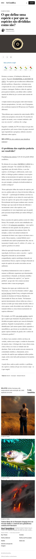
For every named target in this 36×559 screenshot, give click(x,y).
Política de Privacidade (25, 537)
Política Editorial (5, 537)
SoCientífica (11, 2)
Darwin (8, 375)
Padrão (3, 540)
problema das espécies (10, 157)
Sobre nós (22, 540)
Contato (21, 534)
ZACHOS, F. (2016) (24, 164)
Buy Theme (4, 534)
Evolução (13, 375)
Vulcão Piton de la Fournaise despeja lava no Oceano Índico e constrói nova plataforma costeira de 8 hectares (17, 523)
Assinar (32, 2)
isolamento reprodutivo (18, 225)
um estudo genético (22, 316)
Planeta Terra (5, 11)
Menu (2, 2)
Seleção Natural (21, 375)
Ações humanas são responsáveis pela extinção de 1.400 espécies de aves (12, 390)
